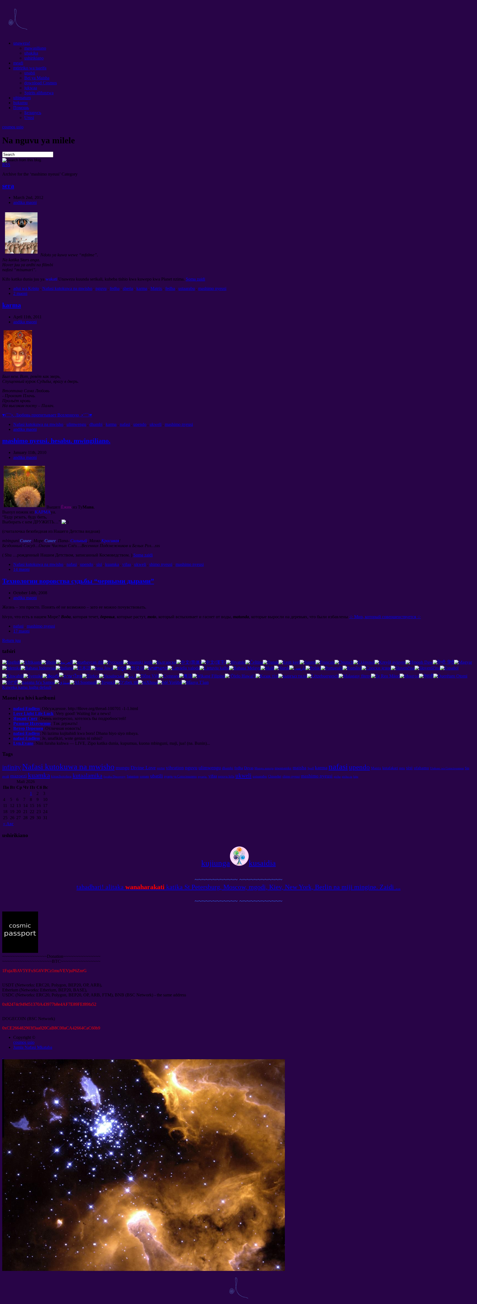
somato (144, 776)
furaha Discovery (115, 776)
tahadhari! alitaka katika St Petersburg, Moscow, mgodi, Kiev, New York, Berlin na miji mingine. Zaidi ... (238, 887)
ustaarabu (186, 288)
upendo (139, 424)
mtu (402, 768)
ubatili (156, 776)
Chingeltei (274, 776)
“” (78, 581)
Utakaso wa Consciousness (447, 768)
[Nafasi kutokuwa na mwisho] (17, 33)
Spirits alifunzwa (39, 92)
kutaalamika (87, 775)
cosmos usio (12, 127)
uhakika (31, 53)
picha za (347, 776)
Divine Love (143, 767)
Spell (311, 768)
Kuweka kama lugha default (26, 687)
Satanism (133, 776)
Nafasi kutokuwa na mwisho (67, 288)
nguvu (101, 288)
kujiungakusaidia (238, 863)
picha (337, 776)
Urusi (29, 117)
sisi (99, 564)
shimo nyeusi (160, 564)
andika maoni (25, 202)
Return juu (11, 640)
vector (161, 768)
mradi (18, 63)
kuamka (112, 564)
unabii (29, 73)
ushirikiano (34, 58)
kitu (355, 776)
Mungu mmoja (264, 768)
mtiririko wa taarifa (29, 68)
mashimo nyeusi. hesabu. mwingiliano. (56, 440)
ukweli (155, 424)
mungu (122, 767)
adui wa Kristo (26, 288)
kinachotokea (61, 776)
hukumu (20, 102)
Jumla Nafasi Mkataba (32, 1047)
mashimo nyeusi (212, 288)
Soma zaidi (195, 279)
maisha (299, 767)
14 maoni (21, 569)
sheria (128, 288)
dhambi (95, 424)
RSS (6, 164)
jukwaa (30, 87)
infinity (11, 767)
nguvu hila (226, 776)
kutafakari (390, 768)
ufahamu (421, 767)
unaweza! (21, 43)
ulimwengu (76, 424)
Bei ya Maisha (36, 78)
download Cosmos (40, 82)
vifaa (126, 564)
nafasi (125, 424)
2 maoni (20, 293)
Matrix (156, 288)
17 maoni (21, 631)
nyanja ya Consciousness (180, 776)
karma (141, 288)
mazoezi (18, 776)
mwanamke (283, 768)
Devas (248, 768)
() (47, 415)
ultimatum (22, 97)
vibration (175, 767)
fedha (115, 288)
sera (8, 185)
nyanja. (202, 776)
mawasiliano (35, 48)
